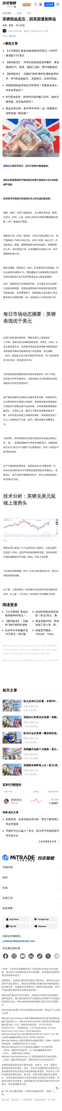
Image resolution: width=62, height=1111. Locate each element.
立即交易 (49, 4)
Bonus (26, 4)
